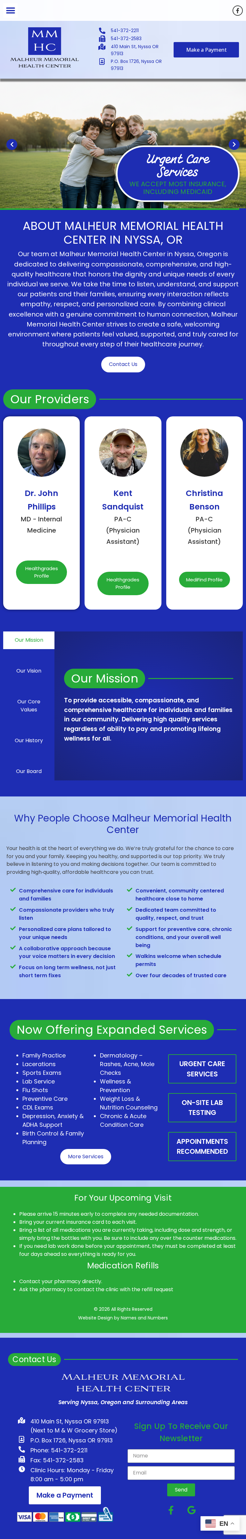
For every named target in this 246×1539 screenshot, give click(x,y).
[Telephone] (41, 547)
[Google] (191, 1509)
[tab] (28, 640)
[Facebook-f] (238, 10)
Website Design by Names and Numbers (123, 1318)
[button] (10, 10)
